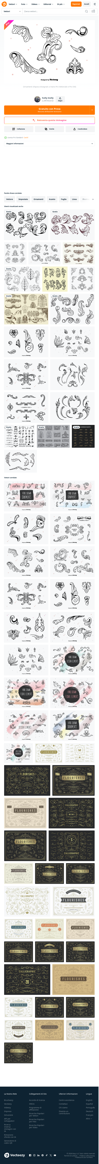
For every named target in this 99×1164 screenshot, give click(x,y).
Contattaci (63, 1102)
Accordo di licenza (37, 1099)
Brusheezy (8, 1099)
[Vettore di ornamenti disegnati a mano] (72, 724)
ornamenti (38, 198)
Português (88, 1106)
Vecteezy (8, 1102)
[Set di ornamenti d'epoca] (18, 752)
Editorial (47, 4)
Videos (34, 4)
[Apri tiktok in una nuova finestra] (47, 1154)
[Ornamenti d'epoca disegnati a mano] (26, 494)
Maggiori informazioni (15, 142)
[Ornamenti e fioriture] (19, 434)
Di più (59, 4)
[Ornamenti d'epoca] (26, 340)
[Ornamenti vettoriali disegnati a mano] (26, 406)
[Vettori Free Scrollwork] (72, 307)
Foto (23, 4)
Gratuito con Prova (49, 110)
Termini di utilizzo (68, 1154)
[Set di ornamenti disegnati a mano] (72, 494)
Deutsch (87, 1110)
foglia (63, 198)
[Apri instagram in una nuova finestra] (34, 1154)
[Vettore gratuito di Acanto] (20, 459)
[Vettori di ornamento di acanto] (53, 434)
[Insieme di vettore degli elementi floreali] (72, 691)
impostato (23, 198)
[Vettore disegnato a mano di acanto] (26, 373)
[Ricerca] (86, 11)
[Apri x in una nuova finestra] (51, 1154)
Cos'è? (26, 137)
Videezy (7, 1106)
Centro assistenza (66, 1099)
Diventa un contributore (64, 1111)
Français (87, 1113)
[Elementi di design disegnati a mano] (72, 658)
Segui (60, 101)
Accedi (86, 4)
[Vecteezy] (4, 4)
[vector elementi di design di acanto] (79, 252)
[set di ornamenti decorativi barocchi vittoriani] (82, 277)
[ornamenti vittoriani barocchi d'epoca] (55, 277)
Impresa (7, 1110)
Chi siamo (63, 1106)
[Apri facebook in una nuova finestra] (30, 1154)
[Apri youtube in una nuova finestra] (55, 1154)
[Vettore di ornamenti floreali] (45, 252)
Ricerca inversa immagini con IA (10, 1126)
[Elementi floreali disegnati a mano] (26, 691)
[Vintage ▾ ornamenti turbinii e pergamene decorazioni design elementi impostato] (49, 752)
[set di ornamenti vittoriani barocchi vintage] (15, 252)
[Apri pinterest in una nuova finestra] (43, 1154)
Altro (86, 1117)
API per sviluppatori (9, 1118)
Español (87, 1102)
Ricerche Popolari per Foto (36, 1119)
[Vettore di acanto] (26, 223)
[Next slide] (89, 198)
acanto (52, 198)
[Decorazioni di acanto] (26, 307)
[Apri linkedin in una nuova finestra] (38, 1154)
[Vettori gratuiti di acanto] (22, 277)
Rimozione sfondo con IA (10, 1134)
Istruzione (8, 1113)
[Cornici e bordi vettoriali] (72, 527)
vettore (9, 198)
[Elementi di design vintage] (26, 527)
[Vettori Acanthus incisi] (72, 406)
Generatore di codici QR (10, 1140)
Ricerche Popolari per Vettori (36, 1113)
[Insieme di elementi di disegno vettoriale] (26, 724)
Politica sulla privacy (85, 1154)
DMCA (31, 1102)
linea (74, 198)
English (87, 1099)
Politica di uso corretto (82, 1156)
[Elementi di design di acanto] (72, 625)
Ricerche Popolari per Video (36, 1125)
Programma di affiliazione (35, 1107)
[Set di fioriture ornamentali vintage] (83, 434)
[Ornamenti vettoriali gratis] (26, 625)
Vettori (12, 4)
